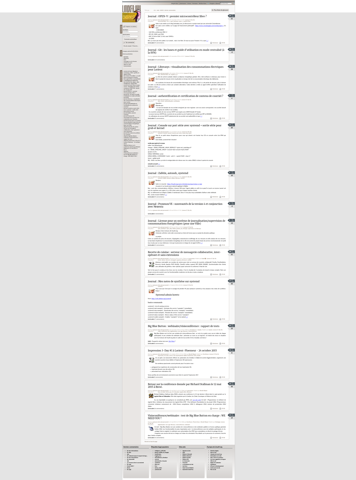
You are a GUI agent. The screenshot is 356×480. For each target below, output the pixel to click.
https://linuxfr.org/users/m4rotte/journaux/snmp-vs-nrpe (184, 184)
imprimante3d (179, 355)
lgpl (182, 331)
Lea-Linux (185, 466)
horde (159, 260)
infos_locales (197, 355)
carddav (189, 260)
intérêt (162, 10)
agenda (179, 260)
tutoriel (174, 133)
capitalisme (157, 462)
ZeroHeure (193, 329)
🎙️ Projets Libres (213, 3)
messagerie (173, 260)
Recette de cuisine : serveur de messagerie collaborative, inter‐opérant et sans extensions (184, 253)
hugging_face (158, 455)
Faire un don (213, 452)
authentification (169, 101)
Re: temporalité (130, 459)
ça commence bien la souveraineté (135, 462)
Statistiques (213, 464)
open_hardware (174, 21)
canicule (157, 459)
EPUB (223, 42)
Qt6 (128, 461)
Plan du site (213, 469)
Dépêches (174, 3)
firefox (167, 392)
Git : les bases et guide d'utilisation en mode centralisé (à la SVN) (132, 96)
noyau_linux (185, 133)
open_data (169, 228)
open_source (169, 355)
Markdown (215, 42)
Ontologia (217, 422)
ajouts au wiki (127, 64)
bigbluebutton (173, 331)
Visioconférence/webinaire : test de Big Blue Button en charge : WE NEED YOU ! (131, 154)
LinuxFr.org (131, 12)
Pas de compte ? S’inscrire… (131, 46)
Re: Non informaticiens (132, 450)
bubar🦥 (204, 258)
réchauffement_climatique (161, 457)
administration (164, 74)
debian (173, 178)
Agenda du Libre (187, 450)
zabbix (164, 178)
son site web (197, 400)
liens (125, 59)
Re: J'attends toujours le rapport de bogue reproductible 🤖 (141, 455)
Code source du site (215, 467)
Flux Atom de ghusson (221, 10)
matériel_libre (187, 21)
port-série (179, 133)
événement (190, 355)
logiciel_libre (183, 392)
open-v (181, 21)
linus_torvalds (161, 392)
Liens (189, 3)
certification (177, 101)
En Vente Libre (186, 461)
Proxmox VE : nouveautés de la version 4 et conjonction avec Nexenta (131, 117)
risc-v (168, 21)
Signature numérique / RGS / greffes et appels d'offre (131, 73)
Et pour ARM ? (130, 466)
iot (169, 74)
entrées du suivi (128, 62)
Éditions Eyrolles (187, 457)
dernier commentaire (169, 10)
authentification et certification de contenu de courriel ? (131, 105)
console (165, 133)
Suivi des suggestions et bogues (218, 459)
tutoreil (169, 133)
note (158, 10)
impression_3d (162, 355)
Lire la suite (151, 42)
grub (190, 133)
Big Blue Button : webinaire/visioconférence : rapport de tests (131, 137)
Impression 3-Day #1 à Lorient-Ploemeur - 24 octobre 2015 (132, 142)
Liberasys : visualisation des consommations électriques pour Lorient (132, 100)
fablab (185, 355)
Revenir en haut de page (151, 441)
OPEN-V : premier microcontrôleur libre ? (182, 16)
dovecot (168, 260)
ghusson (155, 20)
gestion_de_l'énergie (181, 228)
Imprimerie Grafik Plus (188, 469)
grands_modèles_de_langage (162, 452)
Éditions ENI (186, 459)
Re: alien (129, 452)
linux (156, 466)
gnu (171, 392)
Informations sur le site (215, 455)
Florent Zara (196, 422)
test (179, 331)
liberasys (177, 178)
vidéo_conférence (162, 331)
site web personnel (163, 20)
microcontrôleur (162, 21)
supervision (191, 228)
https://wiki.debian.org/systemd (161, 298)
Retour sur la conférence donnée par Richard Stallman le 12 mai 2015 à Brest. (184, 385)
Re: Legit (129, 464)
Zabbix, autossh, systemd (173, 173)
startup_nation (158, 467)
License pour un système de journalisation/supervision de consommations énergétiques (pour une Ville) (186, 222)
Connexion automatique (130, 39)
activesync (184, 260)
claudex (199, 329)
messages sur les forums (130, 61)
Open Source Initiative (188, 467)
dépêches (126, 58)
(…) (207, 40)
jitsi (169, 331)
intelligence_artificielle (160, 450)
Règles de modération (215, 462)
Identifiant (125, 29)
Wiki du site (213, 461)
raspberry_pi (174, 74)
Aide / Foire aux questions (216, 457)
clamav (163, 260)
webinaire (187, 424)
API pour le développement (217, 466)
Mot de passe (126, 34)
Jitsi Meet (172, 341)
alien (128, 454)
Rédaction (202, 3)
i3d (174, 355)
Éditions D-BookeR (187, 454)
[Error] (128, 467)
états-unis (157, 464)
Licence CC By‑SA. (190, 20)
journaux (126, 56)
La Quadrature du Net (188, 464)
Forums (195, 3)
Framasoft (185, 462)
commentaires (127, 66)
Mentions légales (214, 450)
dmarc (162, 101)
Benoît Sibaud (192, 354)
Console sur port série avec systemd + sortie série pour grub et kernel (131, 110)
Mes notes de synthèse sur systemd (179, 281)
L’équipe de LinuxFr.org (216, 454)
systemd (160, 133)
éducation (176, 392)
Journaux (182, 3)
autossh (169, 178)
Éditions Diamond (187, 455)
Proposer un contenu (130, 26)
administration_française (161, 461)
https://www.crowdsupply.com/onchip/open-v (209, 25)
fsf (173, 392)
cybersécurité (158, 469)
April (184, 452)
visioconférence (192, 331)
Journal (152, 16)
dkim (159, 101)
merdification (158, 454)
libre (159, 74)
